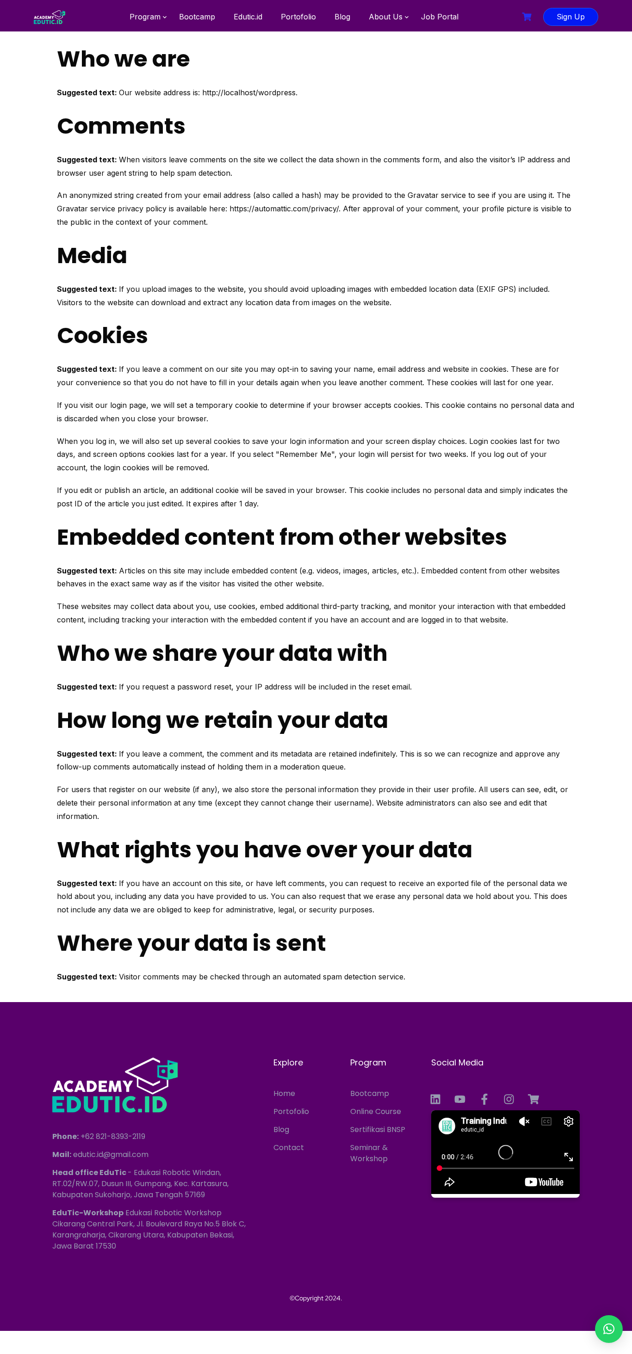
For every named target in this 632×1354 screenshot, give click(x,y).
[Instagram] (509, 1099)
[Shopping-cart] (533, 1099)
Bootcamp (197, 16)
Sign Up (571, 16)
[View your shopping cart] (528, 16)
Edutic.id (248, 16)
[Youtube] (460, 1099)
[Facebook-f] (484, 1099)
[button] (609, 1329)
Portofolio (298, 16)
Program (145, 16)
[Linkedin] (435, 1099)
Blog (342, 16)
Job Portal (440, 16)
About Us (386, 16)
